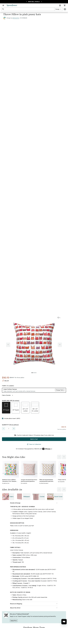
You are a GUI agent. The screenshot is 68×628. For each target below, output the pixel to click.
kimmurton (16, 18)
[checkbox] (2, 418)
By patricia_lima (5, 483)
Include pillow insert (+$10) (12, 418)
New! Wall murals (34, 1)
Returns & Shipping (34, 604)
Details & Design (34, 503)
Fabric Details (7, 395)
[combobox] (58, 9)
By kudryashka (61, 481)
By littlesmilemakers (43, 483)
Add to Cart (34, 439)
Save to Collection (34, 444)
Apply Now (14, 620)
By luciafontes (24, 483)
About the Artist (34, 608)
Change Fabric (60, 390)
